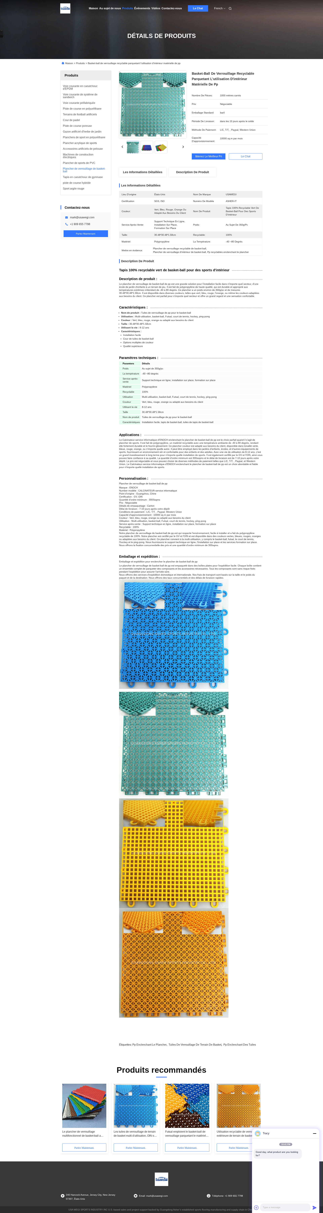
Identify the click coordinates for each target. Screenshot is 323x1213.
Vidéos (155, 8)
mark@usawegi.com (82, 217)
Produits (127, 8)
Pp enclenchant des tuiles (239, 1044)
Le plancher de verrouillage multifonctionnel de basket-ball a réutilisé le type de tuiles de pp (81, 1134)
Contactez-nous (172, 8)
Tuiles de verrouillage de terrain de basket (195, 1044)
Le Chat (198, 8)
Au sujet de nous (110, 8)
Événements (142, 8)
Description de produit (192, 172)
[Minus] (315, 1133)
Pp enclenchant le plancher (149, 1044)
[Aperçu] (65, 8)
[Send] (314, 1207)
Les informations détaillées (142, 172)
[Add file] (256, 1207)
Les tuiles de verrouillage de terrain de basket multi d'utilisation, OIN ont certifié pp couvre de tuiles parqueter (135, 1134)
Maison (93, 8)
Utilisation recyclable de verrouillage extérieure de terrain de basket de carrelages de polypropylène (238, 1134)
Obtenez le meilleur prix (208, 156)
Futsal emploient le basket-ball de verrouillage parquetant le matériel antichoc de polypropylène (185, 1134)
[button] (67, 1114)
